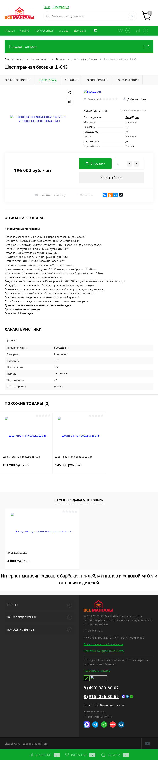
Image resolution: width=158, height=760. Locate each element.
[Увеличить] (39, 119)
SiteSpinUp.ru (13, 743)
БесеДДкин (132, 117)
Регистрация (61, 6)
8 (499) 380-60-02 (101, 688)
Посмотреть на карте (97, 670)
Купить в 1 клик (111, 177)
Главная (10, 30)
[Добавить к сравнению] (69, 101)
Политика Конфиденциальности (104, 651)
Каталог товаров (23, 47)
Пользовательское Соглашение (103, 644)
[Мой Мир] (115, 195)
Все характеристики (133, 110)
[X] (121, 195)
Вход (47, 6)
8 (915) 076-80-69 (101, 696)
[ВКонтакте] (105, 195)
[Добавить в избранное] (69, 93)
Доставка (80, 30)
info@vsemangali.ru (109, 705)
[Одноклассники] (110, 195)
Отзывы (64, 30)
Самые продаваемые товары (79, 500)
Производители (44, 30)
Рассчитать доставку (52, 195)
